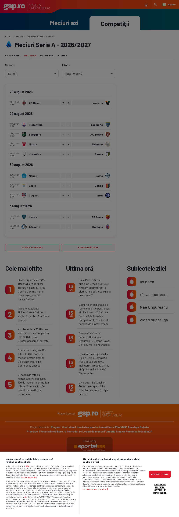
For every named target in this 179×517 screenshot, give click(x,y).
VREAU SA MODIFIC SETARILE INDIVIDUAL (160, 488)
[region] (89, 484)
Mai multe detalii (29, 477)
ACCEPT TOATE (160, 474)
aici (25, 497)
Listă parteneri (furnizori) (95, 489)
